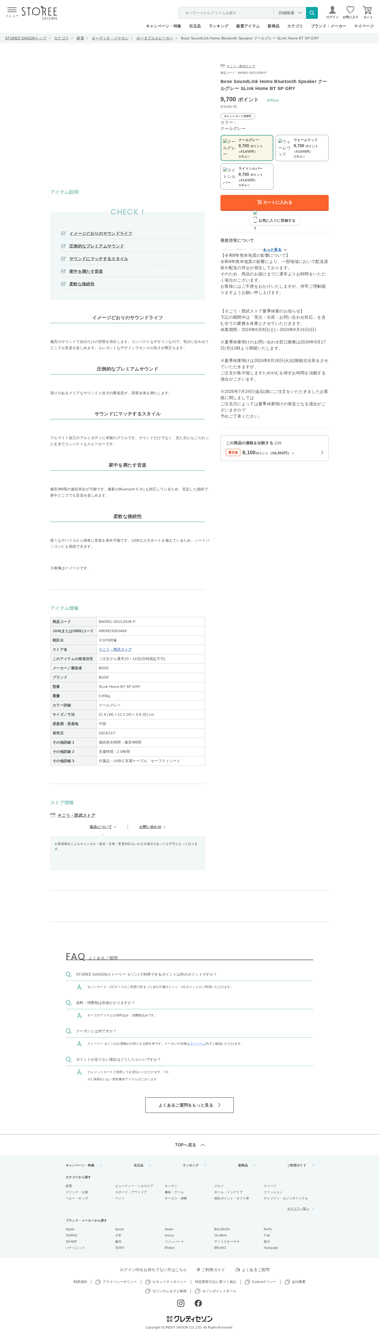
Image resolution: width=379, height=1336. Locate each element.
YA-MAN (220, 1235)
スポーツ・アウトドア (131, 1192)
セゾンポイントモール (219, 1291)
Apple (70, 1229)
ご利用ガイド (296, 1165)
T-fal (267, 1235)
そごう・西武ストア (115, 649)
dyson (119, 1229)
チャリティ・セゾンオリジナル (286, 1198)
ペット (120, 1198)
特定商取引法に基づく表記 (215, 1282)
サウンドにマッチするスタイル (98, 259)
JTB (118, 1235)
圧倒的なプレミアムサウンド (96, 246)
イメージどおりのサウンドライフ (101, 233)
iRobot (170, 1248)
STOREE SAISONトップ (25, 38)
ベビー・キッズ (77, 1198)
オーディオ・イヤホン (110, 38)
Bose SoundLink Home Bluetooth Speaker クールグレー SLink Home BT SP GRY (250, 38)
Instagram (180, 1303)
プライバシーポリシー (120, 1282)
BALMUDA (222, 1229)
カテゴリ (61, 38)
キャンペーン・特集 (164, 26)
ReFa (268, 1229)
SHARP (71, 1241)
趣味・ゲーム (174, 1192)
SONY (119, 1248)
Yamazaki (271, 1248)
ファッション (273, 1192)
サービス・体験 (176, 1198)
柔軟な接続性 (82, 284)
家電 (80, 38)
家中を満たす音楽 (86, 271)
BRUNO (220, 1248)
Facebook (198, 1303)
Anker (169, 1229)
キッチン (171, 1186)
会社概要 (299, 1282)
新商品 (273, 26)
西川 (267, 1241)
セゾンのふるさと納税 (169, 1291)
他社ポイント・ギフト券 (231, 1198)
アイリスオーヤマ (227, 1241)
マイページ (364, 26)
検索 (312, 13)
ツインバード (174, 1241)
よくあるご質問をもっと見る (186, 1105)
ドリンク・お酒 (77, 1192)
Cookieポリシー (264, 1282)
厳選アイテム (248, 26)
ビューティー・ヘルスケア (134, 1186)
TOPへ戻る (185, 1145)
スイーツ (270, 1186)
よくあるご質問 (255, 1269)
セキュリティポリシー (169, 1282)
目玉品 (195, 26)
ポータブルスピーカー (154, 38)
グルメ (219, 1186)
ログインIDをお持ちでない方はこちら (153, 1269)
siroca (169, 1235)
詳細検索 (286, 13)
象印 (118, 1241)
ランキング (219, 26)
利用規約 (80, 1282)
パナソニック (75, 1248)
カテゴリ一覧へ (298, 1208)
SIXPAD (71, 1235)
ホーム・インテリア (228, 1192)
